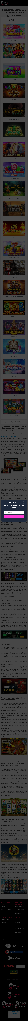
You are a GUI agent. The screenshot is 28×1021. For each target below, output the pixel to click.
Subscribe (14, 516)
